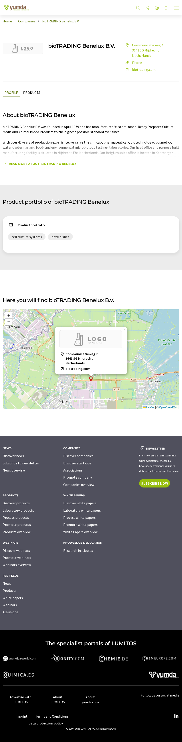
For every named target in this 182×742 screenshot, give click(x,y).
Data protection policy (45, 723)
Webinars (10, 605)
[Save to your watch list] (166, 8)
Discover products (16, 503)
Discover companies (78, 456)
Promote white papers (80, 524)
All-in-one (10, 612)
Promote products (17, 524)
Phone (137, 62)
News (7, 583)
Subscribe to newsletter (21, 463)
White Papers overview (80, 532)
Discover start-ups (77, 463)
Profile (11, 92)
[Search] (138, 8)
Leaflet (150, 407)
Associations (73, 470)
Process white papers (79, 517)
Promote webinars (17, 557)
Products (31, 92)
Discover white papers (80, 503)
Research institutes (78, 550)
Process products (16, 517)
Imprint (22, 716)
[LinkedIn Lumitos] (176, 716)
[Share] (147, 8)
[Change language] (157, 8)
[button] (91, 378)
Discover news (13, 456)
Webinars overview (17, 564)
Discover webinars (16, 550)
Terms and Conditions (52, 716)
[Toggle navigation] (176, 8)
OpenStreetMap (168, 407)
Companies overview (78, 484)
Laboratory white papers (82, 510)
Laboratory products (18, 510)
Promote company (77, 477)
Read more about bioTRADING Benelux (43, 163)
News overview (14, 470)
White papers (13, 598)
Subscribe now (154, 483)
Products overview (16, 532)
